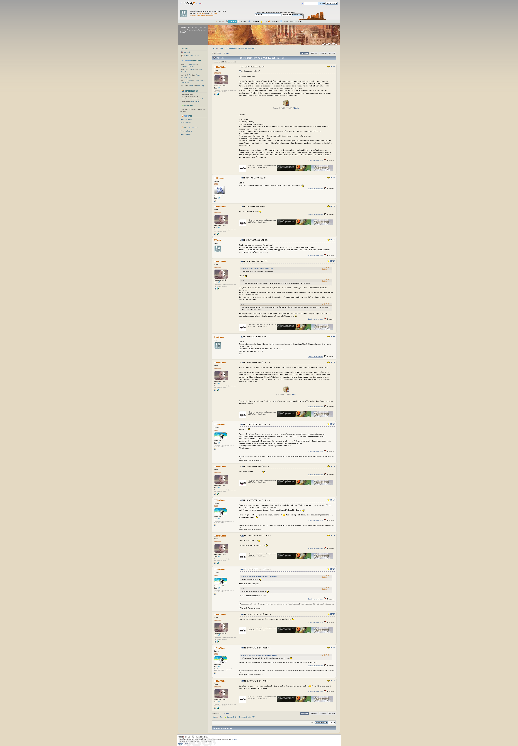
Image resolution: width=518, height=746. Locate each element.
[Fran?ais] (197, 3)
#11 (242, 569)
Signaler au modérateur (315, 160)
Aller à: (313, 722)
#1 (242, 178)
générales (201, 99)
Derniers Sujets (186, 119)
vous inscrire (213, 13)
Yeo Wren (220, 424)
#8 (242, 467)
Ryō (190, 75)
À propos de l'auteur (191, 56)
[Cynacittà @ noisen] (218, 94)
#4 (242, 261)
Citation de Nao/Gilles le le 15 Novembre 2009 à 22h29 (259, 576)
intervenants (195, 101)
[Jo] (286, 392)
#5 (242, 337)
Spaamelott (331, 43)
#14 (242, 681)
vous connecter (200, 13)
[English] (200, 3)
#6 (242, 363)
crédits (234, 739)
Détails (296, 108)
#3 (242, 240)
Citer (332, 67)
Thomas (191, 69)
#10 (242, 536)
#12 (242, 614)
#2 (242, 206)
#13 (242, 648)
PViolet (217, 240)
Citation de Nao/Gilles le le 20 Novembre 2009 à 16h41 (259, 655)
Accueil (187, 52)
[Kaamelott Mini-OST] (286, 106)
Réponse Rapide (224, 728)
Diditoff (191, 85)
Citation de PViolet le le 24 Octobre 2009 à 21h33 (257, 268)
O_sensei (220, 178)
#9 (242, 500)
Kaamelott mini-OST (187, 66)
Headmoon (219, 337)
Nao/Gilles (192, 64)
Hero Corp (200, 85)
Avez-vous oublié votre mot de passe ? (202, 15)
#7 (242, 424)
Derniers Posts (185, 123)
